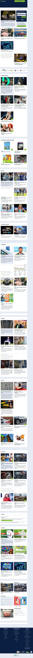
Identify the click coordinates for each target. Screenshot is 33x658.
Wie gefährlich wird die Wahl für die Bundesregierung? (7, 55)
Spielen (3, 527)
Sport (3, 170)
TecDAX (15, 275)
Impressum (27, 633)
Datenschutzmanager (27, 636)
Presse (27, 642)
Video (3, 514)
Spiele (16, 636)
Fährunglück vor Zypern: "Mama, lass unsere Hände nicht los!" (7, 56)
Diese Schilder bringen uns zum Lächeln (5, 597)
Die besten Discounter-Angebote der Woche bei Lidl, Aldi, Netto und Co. (7, 604)
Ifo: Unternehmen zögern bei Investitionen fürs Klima (6, 272)
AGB (27, 639)
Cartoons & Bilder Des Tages (8, 140)
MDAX (15, 274)
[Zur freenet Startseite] (2, 1)
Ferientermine (6, 633)
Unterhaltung (5, 75)
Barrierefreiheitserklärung (27, 631)
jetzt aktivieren (4, 520)
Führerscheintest (16, 633)
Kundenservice (27, 630)
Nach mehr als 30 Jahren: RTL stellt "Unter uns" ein (6, 57)
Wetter (6, 636)
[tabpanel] (8, 19)
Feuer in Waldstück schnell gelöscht (18, 610)
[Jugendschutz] (16, 655)
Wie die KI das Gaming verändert (5, 354)
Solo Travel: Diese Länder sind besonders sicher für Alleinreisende (8, 491)
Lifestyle (3, 451)
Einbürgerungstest (16, 631)
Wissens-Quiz (16, 639)
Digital (3, 318)
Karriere (27, 645)
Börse (5, 630)
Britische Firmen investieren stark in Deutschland (6, 271)
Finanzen (4, 244)
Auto (3, 380)
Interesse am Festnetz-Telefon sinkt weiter (5, 358)
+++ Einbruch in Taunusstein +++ (18, 609)
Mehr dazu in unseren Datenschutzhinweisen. (13, 522)
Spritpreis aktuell (5, 631)
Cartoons (16, 630)
